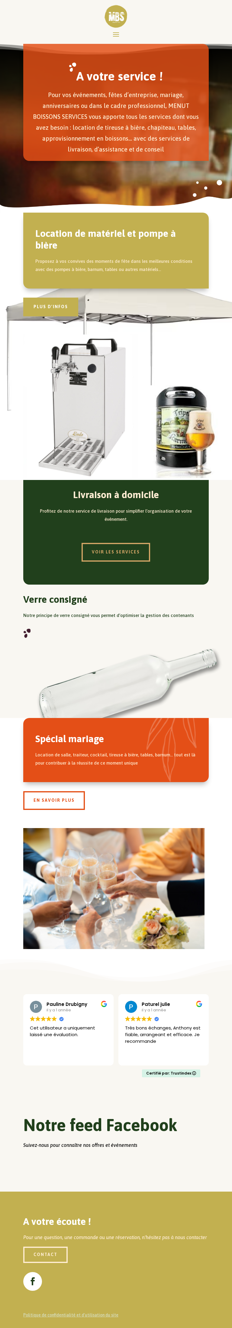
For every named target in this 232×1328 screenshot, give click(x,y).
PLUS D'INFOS (51, 306)
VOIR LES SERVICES (116, 552)
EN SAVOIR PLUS (54, 800)
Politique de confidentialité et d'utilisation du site (70, 1315)
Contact (45, 1254)
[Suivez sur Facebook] (32, 1281)
